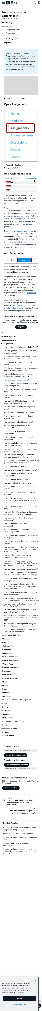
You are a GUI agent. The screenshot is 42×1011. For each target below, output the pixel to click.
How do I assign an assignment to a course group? (20, 838)
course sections (18, 305)
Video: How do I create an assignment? (18, 833)
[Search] (35, 2)
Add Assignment (8, 33)
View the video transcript (16, 98)
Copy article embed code (15, 755)
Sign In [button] (21, 327)
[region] (19, 994)
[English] (12, 3)
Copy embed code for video (16, 765)
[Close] (35, 980)
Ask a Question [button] (11, 788)
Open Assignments (9, 26)
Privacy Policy (20, 992)
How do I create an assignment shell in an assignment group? (19, 829)
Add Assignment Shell (11, 30)
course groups (31, 305)
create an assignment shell (17, 231)
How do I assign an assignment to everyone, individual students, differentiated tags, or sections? (20, 851)
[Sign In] (39, 2)
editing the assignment (23, 247)
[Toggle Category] (1, 333)
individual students (13, 308)
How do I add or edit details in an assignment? (16, 844)
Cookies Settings (19, 1004)
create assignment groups (14, 219)
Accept (19, 998)
